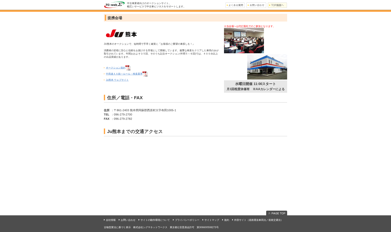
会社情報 (111, 220)
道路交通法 (274, 220)
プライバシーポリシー (187, 220)
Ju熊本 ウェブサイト (117, 79)
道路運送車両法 (257, 220)
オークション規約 (115, 67)
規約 (226, 220)
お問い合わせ (128, 220)
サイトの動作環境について (155, 220)
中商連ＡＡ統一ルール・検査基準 (124, 73)
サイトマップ (211, 220)
